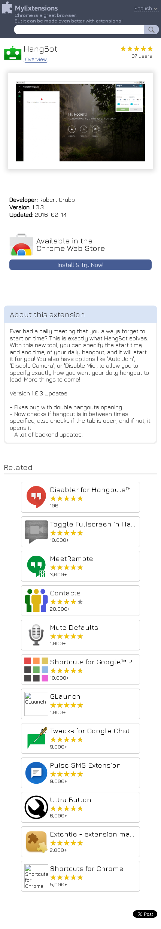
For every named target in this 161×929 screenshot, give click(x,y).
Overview (36, 59)
